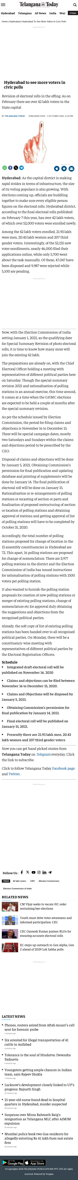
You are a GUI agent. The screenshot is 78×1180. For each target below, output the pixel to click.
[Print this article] (71, 169)
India (52, 13)
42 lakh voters (19, 881)
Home (5, 21)
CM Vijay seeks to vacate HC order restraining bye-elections (43, 906)
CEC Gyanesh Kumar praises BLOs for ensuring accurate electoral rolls (45, 933)
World (63, 13)
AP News (40, 13)
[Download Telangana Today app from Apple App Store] (56, 169)
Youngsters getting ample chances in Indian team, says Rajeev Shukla (38, 1071)
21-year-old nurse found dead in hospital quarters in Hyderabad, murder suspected (36, 1101)
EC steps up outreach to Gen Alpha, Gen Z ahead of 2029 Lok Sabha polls (47, 947)
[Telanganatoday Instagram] (39, 872)
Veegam (50, 1173)
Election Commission (49, 881)
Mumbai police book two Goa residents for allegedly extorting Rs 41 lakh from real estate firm (39, 1138)
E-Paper (73, 13)
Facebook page (63, 768)
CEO (32, 881)
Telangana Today (15, 116)
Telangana (25, 13)
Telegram (43, 754)
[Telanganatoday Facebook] (22, 872)
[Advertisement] (39, 825)
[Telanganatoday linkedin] (44, 872)
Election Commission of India (17, 888)
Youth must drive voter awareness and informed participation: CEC (46, 920)
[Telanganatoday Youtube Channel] (33, 872)
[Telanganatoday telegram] (50, 872)
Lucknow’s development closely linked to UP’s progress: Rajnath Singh (39, 1086)
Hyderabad (8, 13)
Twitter (14, 773)
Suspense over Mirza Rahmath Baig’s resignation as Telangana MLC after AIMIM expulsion (38, 1118)
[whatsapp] (4, 168)
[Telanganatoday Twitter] (27, 873)
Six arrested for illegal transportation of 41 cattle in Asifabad (36, 1042)
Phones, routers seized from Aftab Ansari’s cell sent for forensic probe (40, 1027)
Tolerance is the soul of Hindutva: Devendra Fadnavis (38, 1056)
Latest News (13, 1016)
